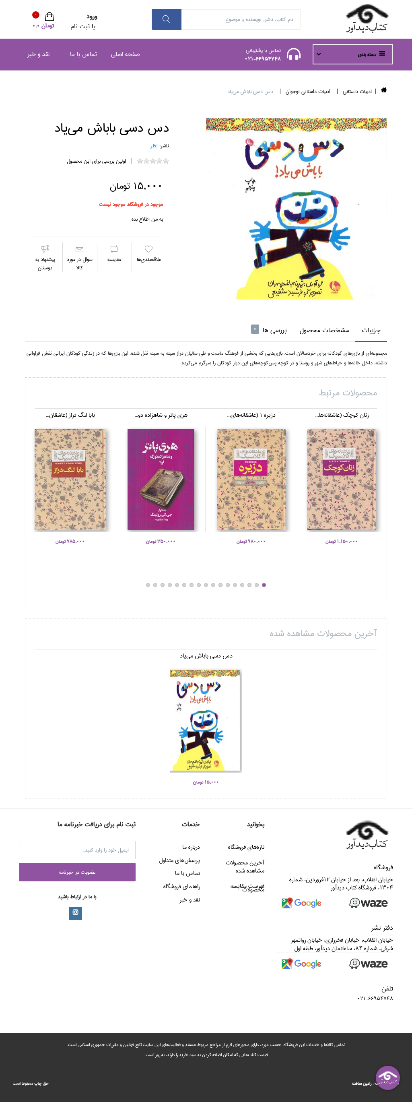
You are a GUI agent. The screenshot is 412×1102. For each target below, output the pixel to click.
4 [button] (242, 585)
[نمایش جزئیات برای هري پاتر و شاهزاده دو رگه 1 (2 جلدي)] (161, 479)
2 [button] (257, 585)
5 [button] (235, 585)
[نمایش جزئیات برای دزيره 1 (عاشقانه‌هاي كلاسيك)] (251, 479)
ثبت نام (80, 26)
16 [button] (155, 585)
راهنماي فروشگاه (181, 886)
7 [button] (220, 585)
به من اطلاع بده (147, 219)
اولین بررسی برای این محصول (96, 161)
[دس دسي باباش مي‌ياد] (296, 209)
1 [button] (264, 585)
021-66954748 (263, 59)
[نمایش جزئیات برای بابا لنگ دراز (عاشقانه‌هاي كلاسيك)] (70, 479)
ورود (92, 16)
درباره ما (191, 847)
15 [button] (163, 585)
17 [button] (148, 585)
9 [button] (206, 585)
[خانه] (384, 91)
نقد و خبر (38, 54)
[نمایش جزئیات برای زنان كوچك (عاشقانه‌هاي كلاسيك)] (342, 479)
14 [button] (170, 585)
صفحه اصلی (125, 54)
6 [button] (228, 585)
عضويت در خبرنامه (77, 872)
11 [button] (192, 585)
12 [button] (184, 585)
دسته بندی (367, 54)
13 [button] (177, 585)
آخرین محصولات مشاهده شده (245, 867)
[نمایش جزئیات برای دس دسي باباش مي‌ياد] (206, 720)
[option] (296, 209)
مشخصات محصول (324, 330)
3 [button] (249, 585)
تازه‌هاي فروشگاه (246, 847)
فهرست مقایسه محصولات (247, 888)
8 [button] (213, 585)
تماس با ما (83, 54)
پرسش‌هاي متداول (179, 860)
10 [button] (199, 585)
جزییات (371, 330)
